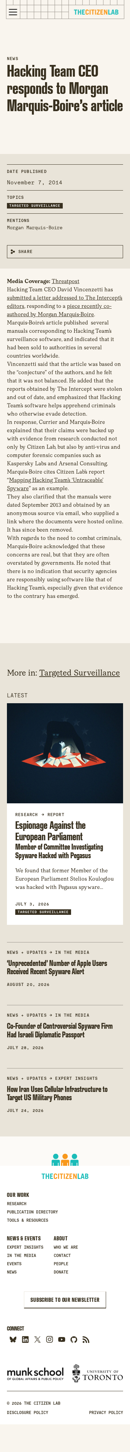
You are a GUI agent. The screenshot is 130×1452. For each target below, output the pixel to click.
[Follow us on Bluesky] (13, 1339)
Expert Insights (76, 1078)
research (26, 814)
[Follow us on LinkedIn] (25, 1339)
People (61, 1263)
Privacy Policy (106, 1412)
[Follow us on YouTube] (61, 1339)
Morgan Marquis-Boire (34, 227)
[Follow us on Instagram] (49, 1339)
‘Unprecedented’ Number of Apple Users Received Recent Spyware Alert (57, 967)
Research (16, 1203)
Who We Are (66, 1247)
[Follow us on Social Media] (74, 1339)
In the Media (72, 952)
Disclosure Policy (27, 1412)
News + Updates (27, 952)
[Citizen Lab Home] (96, 13)
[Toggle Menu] (13, 12)
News (12, 58)
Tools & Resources (27, 1220)
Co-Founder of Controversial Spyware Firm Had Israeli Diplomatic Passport (60, 1030)
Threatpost (65, 281)
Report (55, 814)
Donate (61, 1272)
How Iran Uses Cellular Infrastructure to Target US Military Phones (57, 1093)
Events (14, 1263)
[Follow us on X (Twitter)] (37, 1339)
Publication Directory (32, 1212)
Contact (62, 1255)
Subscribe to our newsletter (65, 1300)
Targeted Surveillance (34, 205)
